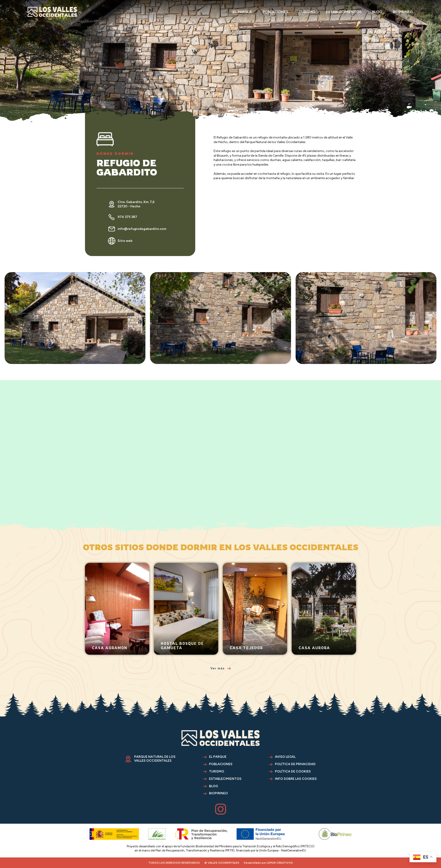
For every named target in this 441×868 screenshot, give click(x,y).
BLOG (377, 12)
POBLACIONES (275, 12)
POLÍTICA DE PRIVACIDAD (295, 764)
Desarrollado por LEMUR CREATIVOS (268, 862)
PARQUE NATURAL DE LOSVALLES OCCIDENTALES (154, 759)
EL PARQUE (242, 12)
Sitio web (125, 241)
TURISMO (307, 12)
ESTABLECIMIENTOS (344, 12)
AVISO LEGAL (285, 757)
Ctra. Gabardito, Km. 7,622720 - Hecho (136, 204)
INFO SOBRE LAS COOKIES (296, 779)
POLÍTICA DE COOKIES (293, 771)
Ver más (99, 652)
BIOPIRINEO (403, 12)
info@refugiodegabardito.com (142, 229)
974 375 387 (127, 217)
